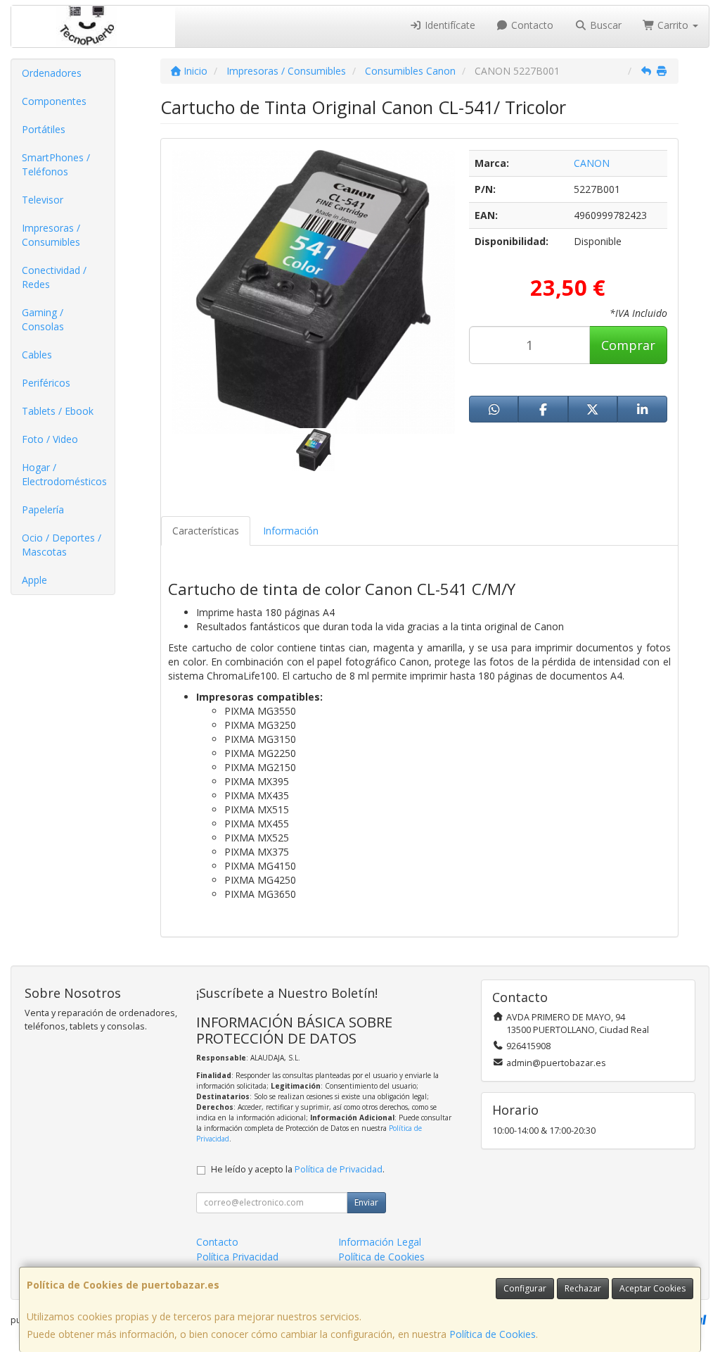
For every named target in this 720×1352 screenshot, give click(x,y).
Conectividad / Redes (54, 277)
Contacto (530, 25)
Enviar (366, 1202)
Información (291, 530)
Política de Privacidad (338, 1169)
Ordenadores (52, 73)
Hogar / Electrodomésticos (64, 474)
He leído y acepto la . (298, 1169)
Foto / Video (50, 439)
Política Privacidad (237, 1256)
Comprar (628, 345)
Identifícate (448, 25)
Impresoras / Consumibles (51, 235)
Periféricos (46, 382)
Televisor (42, 199)
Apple (34, 580)
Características (205, 530)
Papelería (43, 509)
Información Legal (379, 1241)
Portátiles (43, 129)
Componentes (54, 101)
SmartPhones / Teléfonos (56, 164)
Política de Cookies (492, 1334)
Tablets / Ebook (58, 411)
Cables (37, 354)
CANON (592, 163)
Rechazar (583, 1288)
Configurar (524, 1288)
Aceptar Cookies (652, 1288)
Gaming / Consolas (43, 319)
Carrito (673, 25)
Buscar (604, 25)
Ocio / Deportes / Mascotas (61, 544)
